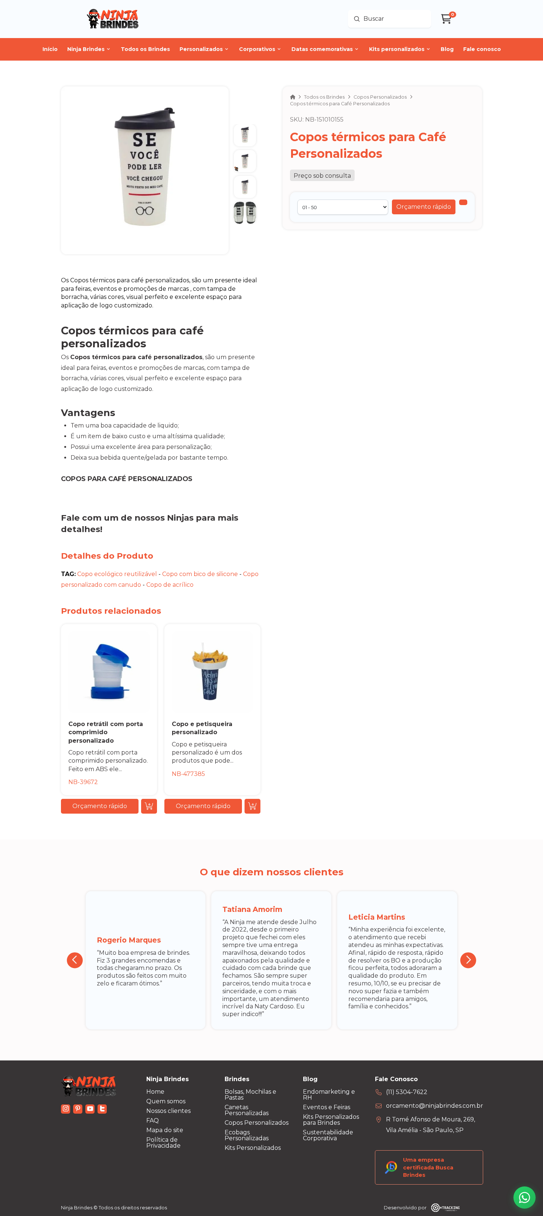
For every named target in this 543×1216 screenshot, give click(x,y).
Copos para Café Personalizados (126, 479)
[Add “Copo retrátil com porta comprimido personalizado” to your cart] (149, 806)
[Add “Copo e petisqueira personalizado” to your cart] (252, 806)
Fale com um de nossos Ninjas (127, 517)
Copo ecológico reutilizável (117, 574)
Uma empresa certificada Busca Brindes (428, 1167)
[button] (423, 207)
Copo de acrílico (170, 584)
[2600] (463, 202)
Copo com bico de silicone (200, 574)
